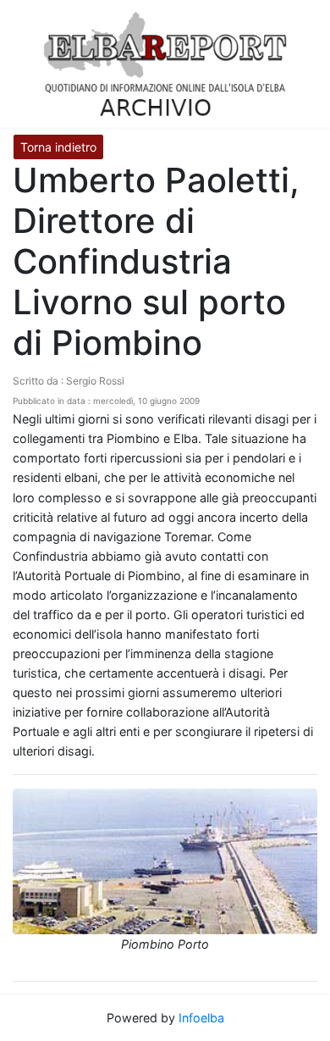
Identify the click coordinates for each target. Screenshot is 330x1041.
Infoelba (201, 1018)
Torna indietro (58, 147)
